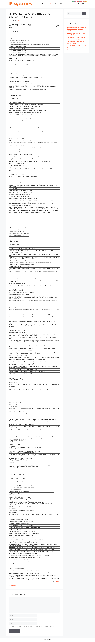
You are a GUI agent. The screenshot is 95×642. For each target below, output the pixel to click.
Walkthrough (63, 4)
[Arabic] (73, 1)
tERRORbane (13, 585)
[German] (78, 1)
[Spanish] (86, 1)
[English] (75, 1)
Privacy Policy (81, 4)
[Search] (84, 13)
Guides (50, 4)
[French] (76, 1)
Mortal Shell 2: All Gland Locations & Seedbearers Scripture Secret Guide (76, 47)
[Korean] (83, 1)
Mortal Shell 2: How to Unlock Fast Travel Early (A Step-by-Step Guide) (76, 29)
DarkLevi (57, 581)
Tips (56, 4)
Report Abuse (72, 4)
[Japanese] (81, 1)
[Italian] (80, 1)
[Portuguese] (85, 1)
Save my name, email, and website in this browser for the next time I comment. (32, 626)
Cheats (44, 4)
